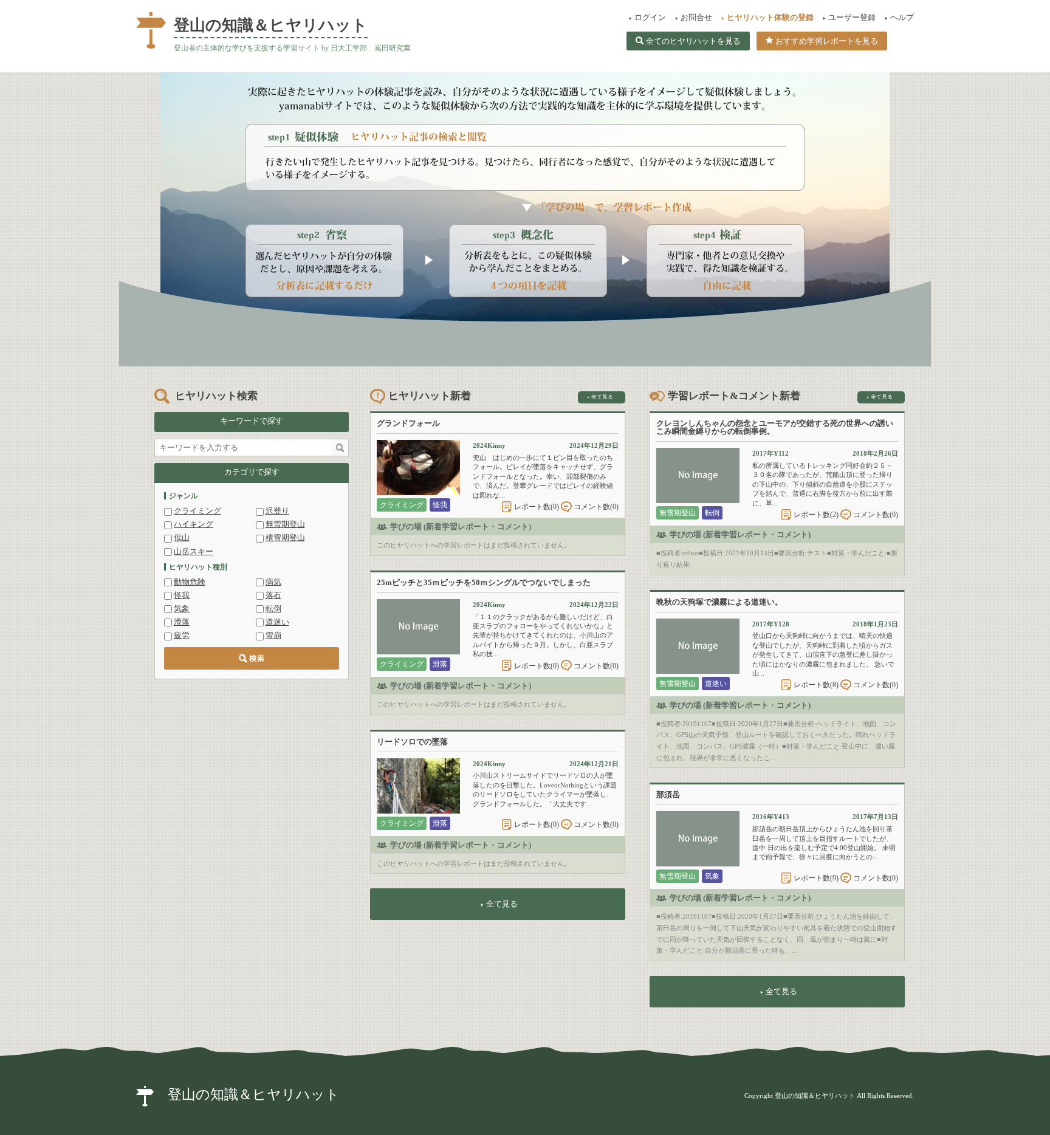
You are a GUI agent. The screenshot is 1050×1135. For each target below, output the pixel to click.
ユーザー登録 (852, 17)
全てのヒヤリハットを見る (693, 41)
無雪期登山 (285, 524)
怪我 (182, 595)
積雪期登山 (285, 537)
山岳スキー (193, 551)
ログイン (650, 17)
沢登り (277, 510)
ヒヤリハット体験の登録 (770, 17)
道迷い (277, 621)
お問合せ (696, 17)
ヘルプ (902, 17)
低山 (182, 537)
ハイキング (193, 524)
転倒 (273, 608)
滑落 (182, 621)
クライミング (197, 510)
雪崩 (273, 635)
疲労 (182, 635)
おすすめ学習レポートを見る (826, 41)
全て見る (602, 397)
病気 (273, 581)
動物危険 (189, 581)
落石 (273, 595)
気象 (182, 608)
